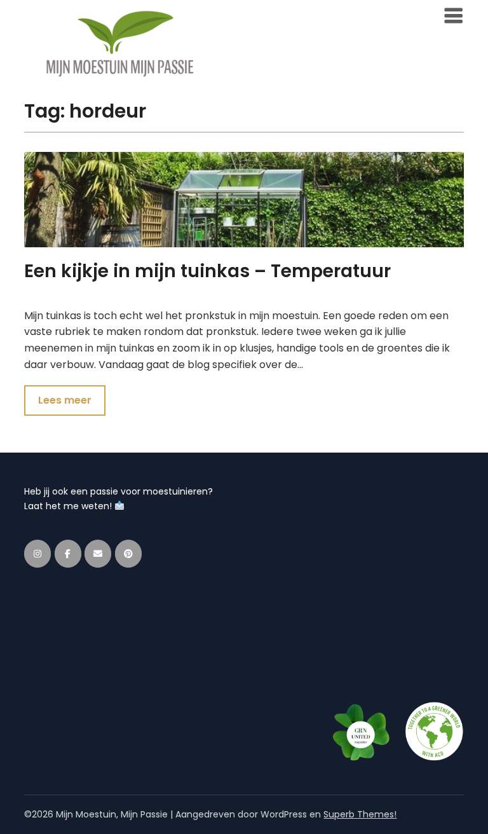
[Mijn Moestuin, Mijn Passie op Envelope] (98, 554)
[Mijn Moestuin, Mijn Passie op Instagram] (37, 554)
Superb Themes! (359, 814)
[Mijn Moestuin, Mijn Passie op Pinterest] (128, 554)
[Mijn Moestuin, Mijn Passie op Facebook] (68, 554)
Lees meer (65, 400)
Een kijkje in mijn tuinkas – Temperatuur (207, 271)
